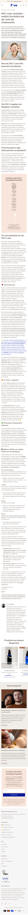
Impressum (4, 866)
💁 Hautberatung (5, 825)
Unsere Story (4, 846)
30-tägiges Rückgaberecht (8, 837)
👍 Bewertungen (5, 830)
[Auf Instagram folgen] (5, 903)
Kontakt (3, 851)
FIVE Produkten (7, 261)
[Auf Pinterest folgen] (9, 903)
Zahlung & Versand (6, 835)
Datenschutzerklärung (11, 226)
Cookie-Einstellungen (6, 861)
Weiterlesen (4, 725)
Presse (3, 849)
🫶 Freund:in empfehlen (7, 827)
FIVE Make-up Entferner (9, 670)
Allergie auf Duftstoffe (17, 314)
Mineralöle (6, 458)
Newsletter (4, 844)
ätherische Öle (16, 309)
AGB (2, 863)
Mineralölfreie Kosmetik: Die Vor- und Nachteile (13, 750)
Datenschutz (4, 858)
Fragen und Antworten (7, 832)
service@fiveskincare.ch (7, 818)
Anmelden (14, 794)
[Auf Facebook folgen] (2, 903)
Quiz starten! (19, 1)
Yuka (19, 556)
